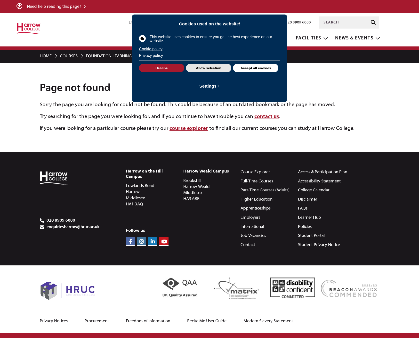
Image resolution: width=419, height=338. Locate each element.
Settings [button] (209, 86)
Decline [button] (161, 68)
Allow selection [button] (208, 68)
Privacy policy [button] (151, 55)
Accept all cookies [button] (256, 68)
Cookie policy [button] (150, 49)
